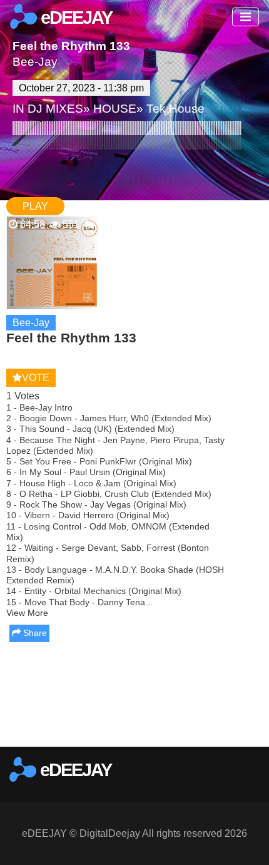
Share (34, 633)
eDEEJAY (74, 18)
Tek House (175, 108)
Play (35, 206)
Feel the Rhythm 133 (71, 46)
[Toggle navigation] (245, 17)
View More (27, 613)
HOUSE (114, 108)
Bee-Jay (35, 61)
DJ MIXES (55, 108)
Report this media (220, 734)
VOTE (35, 377)
